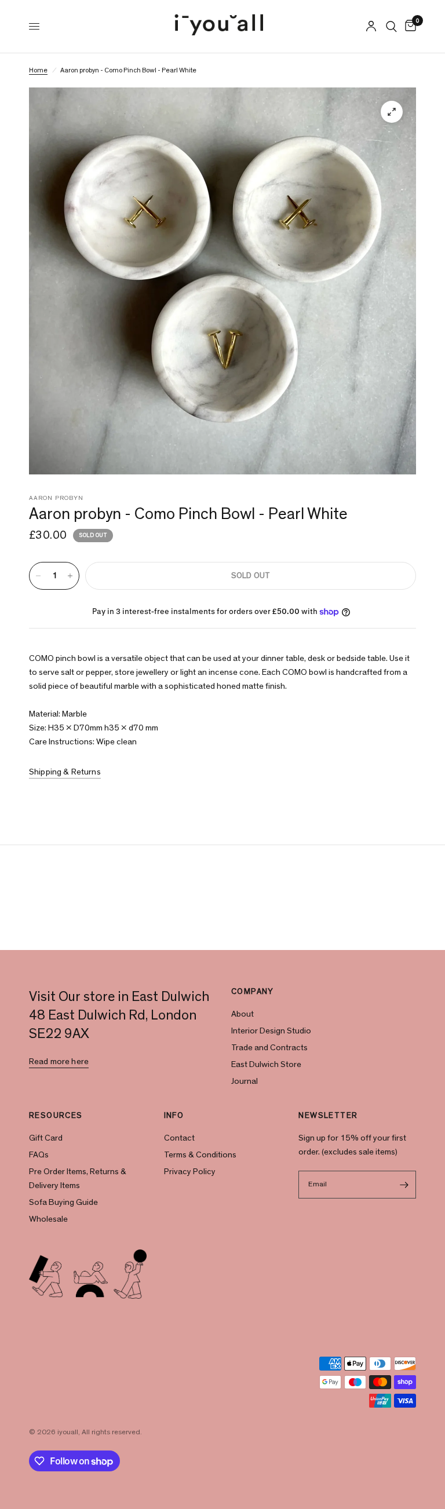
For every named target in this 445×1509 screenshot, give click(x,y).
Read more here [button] (59, 1061)
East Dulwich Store (266, 1064)
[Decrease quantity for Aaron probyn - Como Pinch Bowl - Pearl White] (38, 575)
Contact (179, 1138)
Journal (244, 1081)
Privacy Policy (190, 1171)
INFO (174, 1116)
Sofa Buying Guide (63, 1202)
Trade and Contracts (269, 1047)
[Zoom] (392, 112)
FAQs (39, 1154)
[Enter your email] (404, 1185)
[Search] (391, 26)
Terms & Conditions (200, 1154)
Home (38, 70)
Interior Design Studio (271, 1030)
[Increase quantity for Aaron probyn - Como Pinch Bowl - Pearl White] (70, 575)
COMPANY (252, 992)
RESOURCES (56, 1116)
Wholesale (48, 1219)
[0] (408, 26)
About (242, 1014)
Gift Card (46, 1138)
